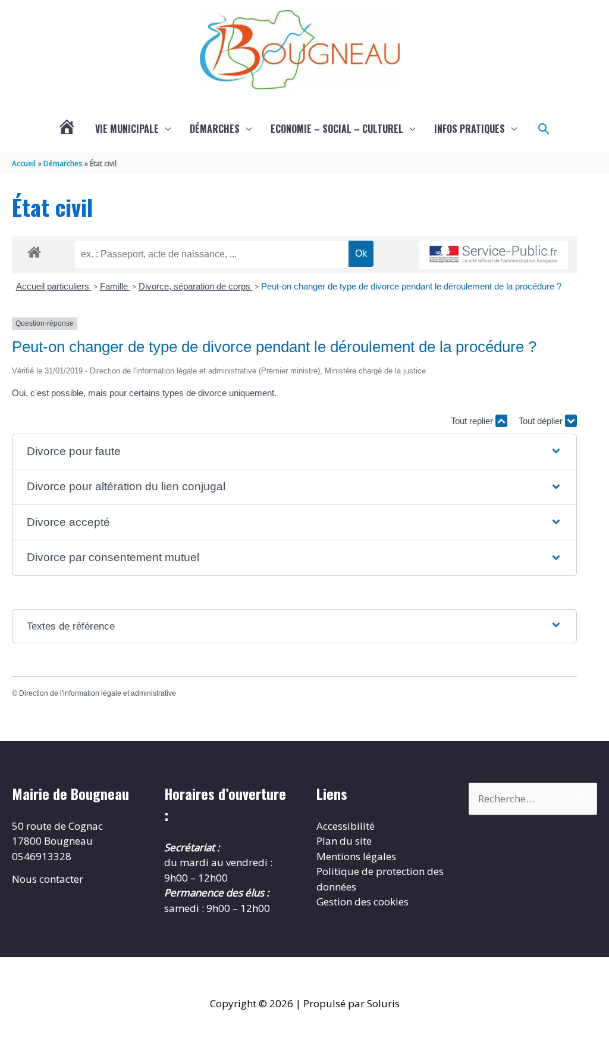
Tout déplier (542, 421)
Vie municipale (127, 129)
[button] (544, 129)
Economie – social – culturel (337, 129)
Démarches (215, 129)
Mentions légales (356, 856)
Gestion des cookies (362, 901)
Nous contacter (47, 879)
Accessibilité (345, 826)
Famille (115, 286)
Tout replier (473, 421)
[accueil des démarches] (34, 250)
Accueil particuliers (54, 286)
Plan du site (344, 841)
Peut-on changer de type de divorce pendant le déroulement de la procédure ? (411, 286)
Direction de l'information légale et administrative (97, 693)
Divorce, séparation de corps (196, 286)
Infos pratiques (469, 129)
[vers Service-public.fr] (493, 255)
